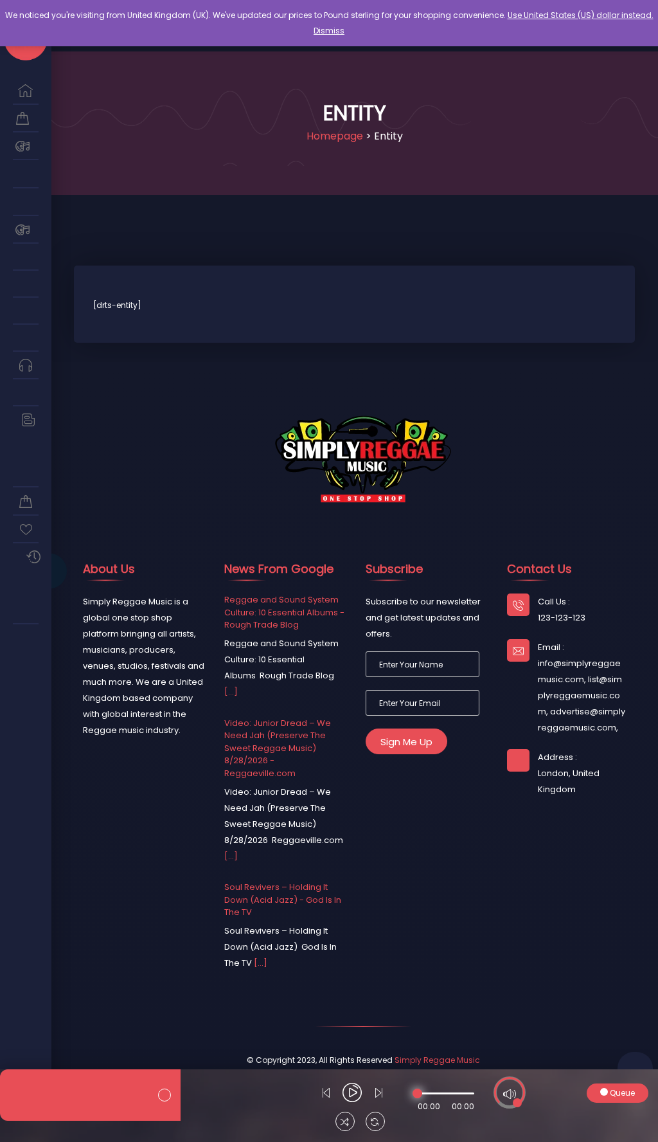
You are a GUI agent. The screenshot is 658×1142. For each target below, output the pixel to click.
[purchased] (25, 501)
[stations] (25, 392)
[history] (25, 557)
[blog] (25, 420)
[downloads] (25, 473)
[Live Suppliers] (25, 202)
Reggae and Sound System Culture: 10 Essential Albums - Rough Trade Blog (284, 612)
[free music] (25, 365)
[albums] (25, 257)
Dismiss (329, 30)
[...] (231, 691)
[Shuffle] (345, 1123)
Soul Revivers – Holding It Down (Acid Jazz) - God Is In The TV (282, 899)
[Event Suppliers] (25, 146)
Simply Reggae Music (437, 1060)
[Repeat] (375, 1123)
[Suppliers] (25, 230)
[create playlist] (25, 638)
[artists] (25, 284)
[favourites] (25, 529)
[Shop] (25, 118)
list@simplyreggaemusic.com (580, 695)
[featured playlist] (25, 610)
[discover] (25, 91)
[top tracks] (25, 338)
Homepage (335, 136)
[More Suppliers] (25, 174)
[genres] (25, 311)
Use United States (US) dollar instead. (581, 15)
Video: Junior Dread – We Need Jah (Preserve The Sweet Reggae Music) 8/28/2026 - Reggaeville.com (277, 748)
